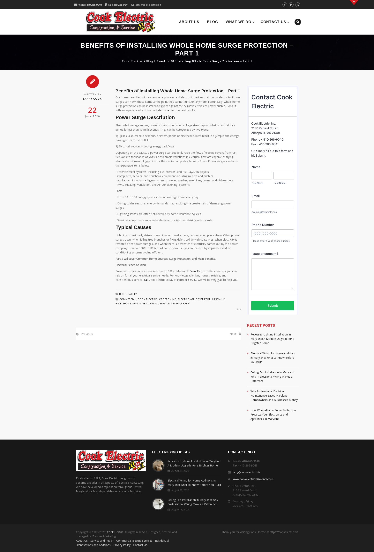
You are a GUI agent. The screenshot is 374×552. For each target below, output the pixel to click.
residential (150, 303)
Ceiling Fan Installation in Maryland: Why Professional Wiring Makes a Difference (273, 376)
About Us (189, 22)
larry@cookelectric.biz (148, 4)
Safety (132, 294)
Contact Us (273, 22)
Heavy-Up (218, 299)
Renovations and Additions (94, 545)
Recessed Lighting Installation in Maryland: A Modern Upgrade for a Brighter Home (272, 339)
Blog (212, 22)
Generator (203, 299)
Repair (136, 303)
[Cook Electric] (115, 22)
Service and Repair (102, 540)
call (146, 280)
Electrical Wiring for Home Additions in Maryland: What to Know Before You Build (273, 357)
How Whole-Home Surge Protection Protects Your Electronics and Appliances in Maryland (273, 414)
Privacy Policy (122, 545)
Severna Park (180, 303)
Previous (87, 334)
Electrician (186, 299)
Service (165, 303)
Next (233, 334)
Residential (162, 540)
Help (119, 303)
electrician (164, 110)
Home (127, 303)
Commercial (127, 299)
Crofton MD (167, 299)
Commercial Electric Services (134, 540)
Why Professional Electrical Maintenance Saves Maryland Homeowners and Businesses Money (274, 395)
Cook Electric (198, 271)
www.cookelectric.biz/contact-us (253, 479)
